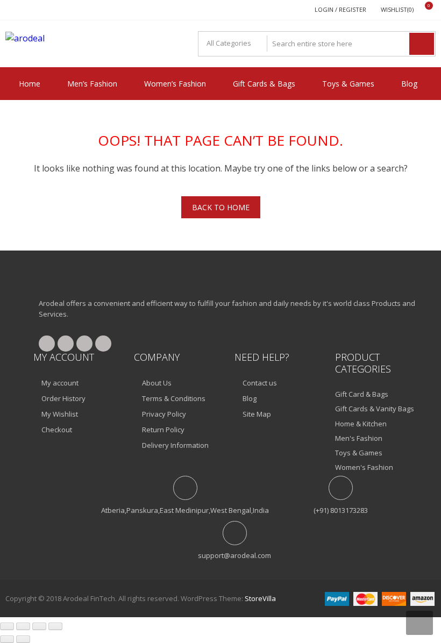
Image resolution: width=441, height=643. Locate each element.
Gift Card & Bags (361, 394)
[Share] (39, 626)
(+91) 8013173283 (341, 510)
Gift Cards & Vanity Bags (374, 408)
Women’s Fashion (175, 83)
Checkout (56, 429)
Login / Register (340, 9)
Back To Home (221, 207)
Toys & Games (348, 83)
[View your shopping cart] (422, 10)
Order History (63, 398)
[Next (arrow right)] (23, 639)
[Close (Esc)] (55, 626)
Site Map (257, 414)
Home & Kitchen (361, 423)
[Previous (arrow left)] (7, 639)
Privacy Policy (164, 414)
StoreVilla (260, 598)
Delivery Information (175, 445)
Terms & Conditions (173, 398)
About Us (157, 383)
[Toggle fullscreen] (23, 626)
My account (60, 383)
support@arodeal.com (234, 555)
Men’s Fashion (92, 83)
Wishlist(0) (397, 9)
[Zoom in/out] (7, 626)
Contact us (260, 383)
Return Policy (163, 429)
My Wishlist (59, 414)
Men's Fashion (358, 438)
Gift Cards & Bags (264, 83)
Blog (409, 83)
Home (29, 83)
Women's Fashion (364, 467)
